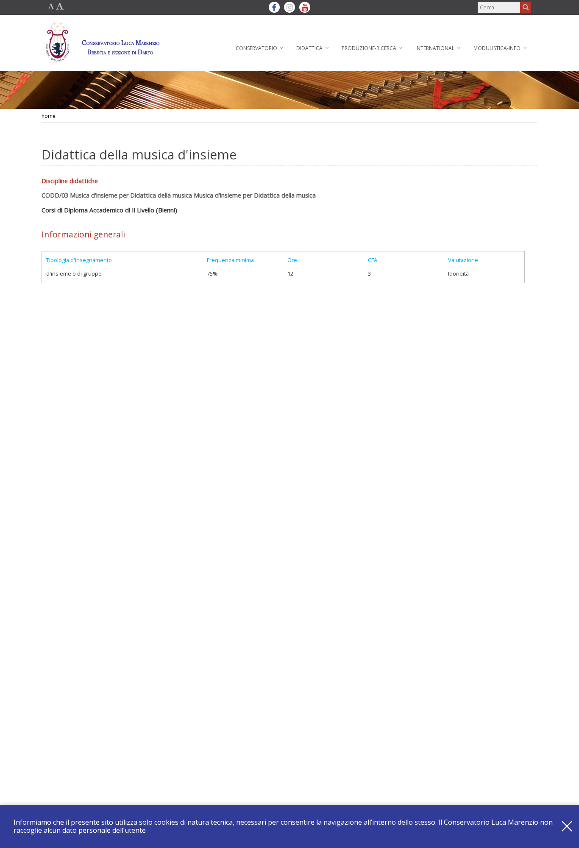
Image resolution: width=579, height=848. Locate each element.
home (49, 116)
